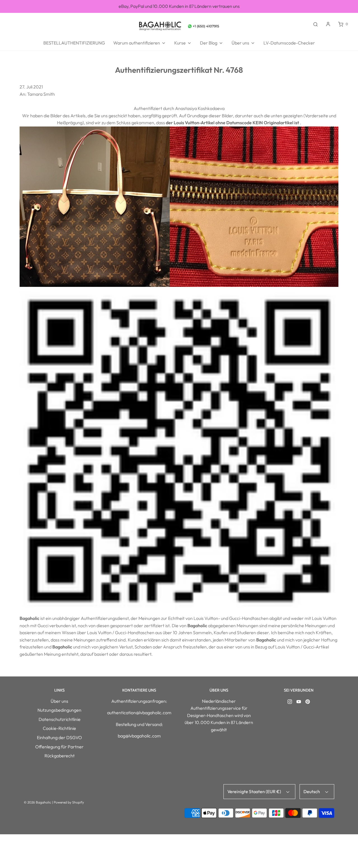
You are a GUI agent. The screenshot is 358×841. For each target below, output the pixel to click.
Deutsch (312, 791)
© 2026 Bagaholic (37, 802)
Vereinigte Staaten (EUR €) (254, 791)
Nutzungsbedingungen (59, 710)
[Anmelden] (328, 24)
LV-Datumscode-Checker (289, 43)
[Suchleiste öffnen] (315, 24)
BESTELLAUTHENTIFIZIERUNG (74, 43)
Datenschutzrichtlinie (60, 719)
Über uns (59, 701)
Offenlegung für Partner (59, 746)
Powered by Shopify (69, 802)
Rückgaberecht (59, 755)
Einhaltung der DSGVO (59, 737)
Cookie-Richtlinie (59, 728)
